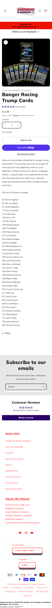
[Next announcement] (47, 25)
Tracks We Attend (17, 498)
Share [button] (8, 333)
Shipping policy (10, 591)
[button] (5, 11)
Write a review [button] (26, 418)
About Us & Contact (14, 459)
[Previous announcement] (5, 25)
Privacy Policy (11, 483)
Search (8, 465)
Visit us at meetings (14, 447)
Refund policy (16, 587)
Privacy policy (29, 587)
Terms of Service (13, 477)
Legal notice (27, 595)
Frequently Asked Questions (18, 441)
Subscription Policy (14, 489)
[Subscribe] (43, 387)
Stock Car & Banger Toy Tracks (24, 584)
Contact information (26, 591)
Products (9, 453)
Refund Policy (11, 471)
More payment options (26, 154)
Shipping (16, 115)
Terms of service (43, 587)
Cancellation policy (42, 591)
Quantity (5, 120)
